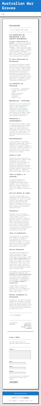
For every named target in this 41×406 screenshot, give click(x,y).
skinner (26, 29)
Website (11, 371)
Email (11, 366)
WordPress (15, 400)
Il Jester (26, 400)
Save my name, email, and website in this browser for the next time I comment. (19, 378)
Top (31, 400)
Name (11, 361)
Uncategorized (18, 315)
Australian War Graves (18, 5)
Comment (11, 349)
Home (3, 14)
